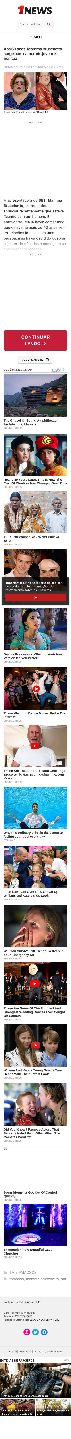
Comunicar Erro (33, 359)
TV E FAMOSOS (23, 1272)
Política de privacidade (27, 1301)
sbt (63, 1279)
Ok (35, 597)
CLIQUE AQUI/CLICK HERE (44, 1319)
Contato (8, 1301)
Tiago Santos (56, 66)
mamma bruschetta (42, 1279)
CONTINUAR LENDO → (35, 340)
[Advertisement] (35, 159)
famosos (16, 1279)
